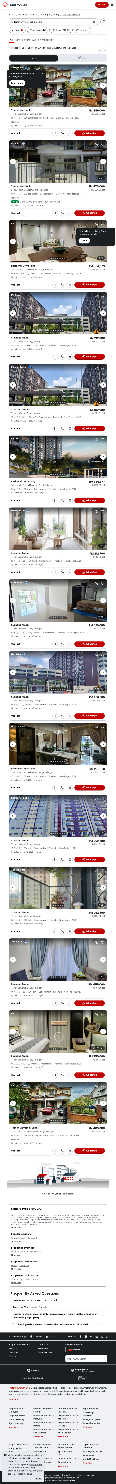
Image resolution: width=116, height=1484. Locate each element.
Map (84, 58)
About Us (13, 1349)
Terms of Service (51, 1475)
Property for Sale (27, 14)
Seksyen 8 (32, 1238)
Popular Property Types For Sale (42, 1446)
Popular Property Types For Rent (67, 1446)
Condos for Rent (65, 1458)
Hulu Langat (58, 1215)
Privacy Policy (35, 1464)
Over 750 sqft (17, 1279)
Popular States (90, 1408)
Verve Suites (88, 1455)
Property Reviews (17, 1416)
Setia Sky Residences (92, 1451)
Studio (14, 1266)
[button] (11, 40)
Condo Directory (16, 1419)
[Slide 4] (57, 103)
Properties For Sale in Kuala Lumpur (43, 1431)
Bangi (56, 14)
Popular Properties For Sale (43, 1410)
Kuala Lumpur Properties (89, 1414)
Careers (12, 1356)
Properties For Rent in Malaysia (68, 1417)
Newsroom (43, 1349)
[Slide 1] (51, 103)
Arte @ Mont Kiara (91, 1459)
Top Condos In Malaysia (90, 1446)
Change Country (73, 1344)
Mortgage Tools (16, 1448)
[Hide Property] (96, 68)
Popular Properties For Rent (67, 1410)
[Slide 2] (53, 103)
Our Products (15, 1352)
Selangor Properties (92, 1419)
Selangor (45, 14)
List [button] (35, 58)
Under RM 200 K (18, 1252)
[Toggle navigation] (112, 5)
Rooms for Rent (65, 1462)
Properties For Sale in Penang (43, 1424)
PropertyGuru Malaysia (16, 1410)
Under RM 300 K (34, 1252)
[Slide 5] (60, 103)
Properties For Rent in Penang (68, 1424)
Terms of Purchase (85, 1475)
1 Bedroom (24, 1266)
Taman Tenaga (18, 1238)
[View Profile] (19, 67)
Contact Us (44, 1344)
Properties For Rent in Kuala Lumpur (68, 1431)
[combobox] (53, 22)
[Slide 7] (64, 103)
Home (12, 14)
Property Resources (19, 1444)
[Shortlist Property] (102, 68)
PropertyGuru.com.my (18, 1388)
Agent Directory (16, 1423)
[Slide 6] (62, 103)
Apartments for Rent (65, 1453)
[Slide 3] (55, 103)
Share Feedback (45, 1352)
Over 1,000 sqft (31, 1279)
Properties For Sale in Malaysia (43, 1417)
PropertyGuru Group (19, 1344)
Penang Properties (91, 1423)
